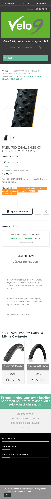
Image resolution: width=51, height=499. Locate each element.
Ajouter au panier (17, 211)
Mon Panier (25, 3)
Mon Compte (9, 3)
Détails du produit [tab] (25, 261)
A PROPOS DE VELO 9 (25, 414)
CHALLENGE (14, 156)
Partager (13, 226)
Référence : (7, 162)
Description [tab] (25, 255)
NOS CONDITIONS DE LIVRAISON (25, 419)
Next (45, 108)
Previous (6, 108)
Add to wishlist (38, 211)
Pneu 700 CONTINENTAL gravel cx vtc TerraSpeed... (37, 366)
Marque (5, 156)
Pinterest (17, 226)
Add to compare (46, 211)
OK (7, 495)
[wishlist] (13, 379)
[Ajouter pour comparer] (19, 379)
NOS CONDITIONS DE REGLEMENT (25, 423)
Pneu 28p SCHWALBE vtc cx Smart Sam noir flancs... (13, 366)
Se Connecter (41, 3)
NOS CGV (25, 427)
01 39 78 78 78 (43, 9)
